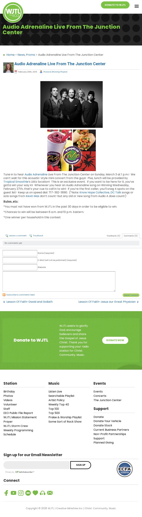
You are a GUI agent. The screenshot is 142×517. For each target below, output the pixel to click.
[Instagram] (21, 493)
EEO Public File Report (18, 413)
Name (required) (46, 253)
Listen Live (55, 392)
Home (10, 55)
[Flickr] (28, 493)
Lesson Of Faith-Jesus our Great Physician (107, 301)
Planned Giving (104, 443)
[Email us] (50, 493)
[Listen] (42, 493)
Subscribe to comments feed (20, 294)
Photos (8, 396)
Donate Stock (103, 425)
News (21, 55)
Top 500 (54, 413)
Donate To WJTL (115, 5)
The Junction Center (108, 400)
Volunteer (10, 404)
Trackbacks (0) (113, 236)
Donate (99, 417)
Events (98, 392)
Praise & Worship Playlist (55, 71)
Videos (7, 400)
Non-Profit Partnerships (110, 434)
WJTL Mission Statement (20, 417)
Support (99, 438)
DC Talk (115, 192)
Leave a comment (17, 235)
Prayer (8, 422)
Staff (6, 409)
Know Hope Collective (94, 192)
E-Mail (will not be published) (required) (57, 260)
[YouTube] (13, 493)
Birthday (9, 392)
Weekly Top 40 (58, 404)
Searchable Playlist (61, 396)
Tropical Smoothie (15, 182)
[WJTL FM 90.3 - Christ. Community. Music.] (13, 13)
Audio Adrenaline (36, 174)
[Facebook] (6, 493)
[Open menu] (136, 6)
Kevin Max (32, 196)
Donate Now (115, 340)
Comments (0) (130, 236)
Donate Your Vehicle (107, 421)
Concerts (100, 396)
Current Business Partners (111, 430)
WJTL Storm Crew (15, 426)
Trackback (38, 235)
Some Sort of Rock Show (65, 422)
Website (42, 267)
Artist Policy (56, 400)
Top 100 (53, 409)
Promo (30, 55)
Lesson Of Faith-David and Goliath (29, 301)
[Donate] (35, 493)
